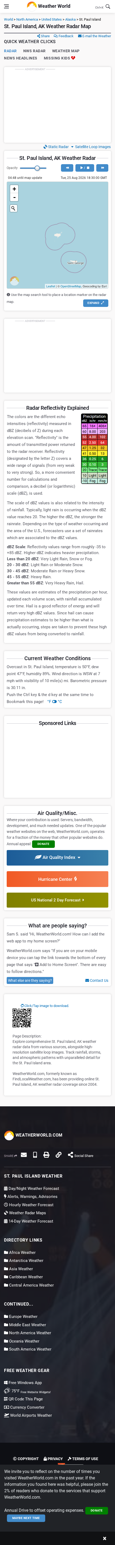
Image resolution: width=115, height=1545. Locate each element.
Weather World (53, 6)
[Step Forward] (102, 168)
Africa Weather (22, 1252)
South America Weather (29, 1349)
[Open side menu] (6, 6)
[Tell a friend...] (24, 1155)
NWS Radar (34, 51)
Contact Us (98, 980)
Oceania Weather (23, 1341)
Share (45, 36)
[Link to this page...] (58, 1155)
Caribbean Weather (25, 1277)
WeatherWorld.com (38, 1135)
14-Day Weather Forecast (30, 1221)
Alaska (70, 19)
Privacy (55, 1459)
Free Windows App (24, 1382)
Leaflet (50, 286)
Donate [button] (43, 844)
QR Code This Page (25, 1399)
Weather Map (66, 51)
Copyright (28, 1459)
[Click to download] (22, 1017)
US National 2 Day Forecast (57, 900)
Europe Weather (22, 1316)
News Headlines (20, 58)
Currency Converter (26, 1407)
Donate (97, 1510)
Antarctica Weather (25, 1260)
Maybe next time (26, 1518)
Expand (93, 303)
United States (51, 19)
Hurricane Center (56, 879)
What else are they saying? (30, 980)
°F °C (54, 701)
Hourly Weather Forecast (30, 1204)
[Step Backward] (67, 168)
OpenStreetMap (70, 286)
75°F (30, 1391)
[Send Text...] (35, 1155)
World (8, 19)
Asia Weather (20, 1268)
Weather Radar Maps (27, 1213)
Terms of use (84, 1459)
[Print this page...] (46, 1155)
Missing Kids (57, 58)
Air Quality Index (59, 857)
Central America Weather (31, 1285)
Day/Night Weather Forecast (33, 1188)
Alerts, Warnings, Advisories (31, 1196)
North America (27, 19)
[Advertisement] (57, 104)
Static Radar (58, 147)
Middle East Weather (27, 1324)
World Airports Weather (30, 1415)
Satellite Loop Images (92, 147)
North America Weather (29, 1332)
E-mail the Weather (96, 36)
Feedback (66, 36)
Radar (10, 51)
